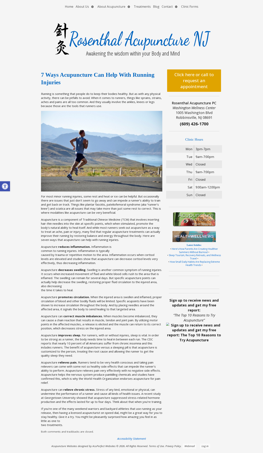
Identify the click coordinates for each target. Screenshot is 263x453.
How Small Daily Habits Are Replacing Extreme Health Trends (195, 263)
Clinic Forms (189, 6)
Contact (167, 6)
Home (69, 6)
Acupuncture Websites (64, 446)
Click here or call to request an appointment (194, 80)
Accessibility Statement (131, 438)
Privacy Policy (173, 446)
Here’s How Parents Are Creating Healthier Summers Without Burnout (195, 250)
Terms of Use (156, 446)
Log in (205, 446)
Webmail (189, 446)
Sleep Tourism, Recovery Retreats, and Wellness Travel (195, 257)
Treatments (142, 6)
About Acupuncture (111, 6)
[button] (5, 186)
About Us (82, 6)
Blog (156, 6)
